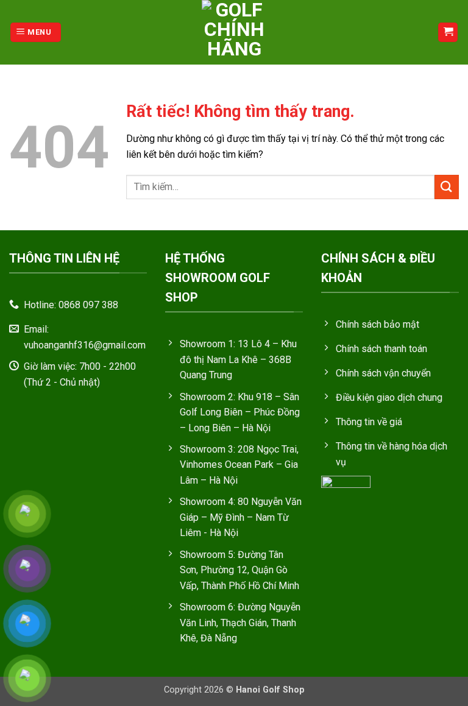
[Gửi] (446, 187)
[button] (35, 33)
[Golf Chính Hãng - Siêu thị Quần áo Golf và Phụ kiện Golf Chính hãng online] (234, 32)
